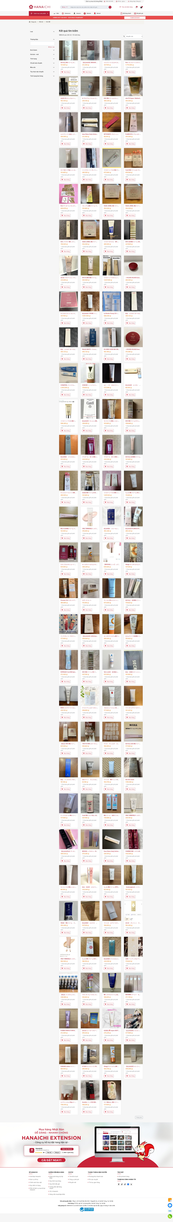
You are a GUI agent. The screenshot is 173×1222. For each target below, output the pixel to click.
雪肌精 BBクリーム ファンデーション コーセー (75, 923)
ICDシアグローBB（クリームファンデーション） (74, 241)
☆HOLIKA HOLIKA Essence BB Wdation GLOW (139, 277)
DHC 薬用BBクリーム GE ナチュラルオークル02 (139, 241)
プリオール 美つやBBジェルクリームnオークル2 (118, 457)
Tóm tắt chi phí (73, 1176)
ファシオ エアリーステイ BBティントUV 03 (117, 923)
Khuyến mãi (72, 1182)
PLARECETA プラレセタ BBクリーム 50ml (137, 134)
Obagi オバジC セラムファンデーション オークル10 (140, 564)
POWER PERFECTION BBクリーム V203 (72, 1030)
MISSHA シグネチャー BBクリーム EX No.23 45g (96, 851)
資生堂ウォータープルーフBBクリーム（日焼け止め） (97, 1030)
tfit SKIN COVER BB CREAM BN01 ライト (116, 349)
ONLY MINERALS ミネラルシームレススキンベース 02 (98, 528)
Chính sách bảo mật (36, 1182)
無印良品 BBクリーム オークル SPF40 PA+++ (74, 62)
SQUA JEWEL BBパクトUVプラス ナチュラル (117, 206)
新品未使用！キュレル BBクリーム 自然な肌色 (95, 421)
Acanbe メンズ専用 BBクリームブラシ (93, 1102)
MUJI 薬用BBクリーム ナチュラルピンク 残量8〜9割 (76, 528)
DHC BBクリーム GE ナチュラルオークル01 (94, 672)
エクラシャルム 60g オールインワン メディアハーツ (76, 1102)
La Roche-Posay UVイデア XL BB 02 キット (117, 313)
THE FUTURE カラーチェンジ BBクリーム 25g (95, 743)
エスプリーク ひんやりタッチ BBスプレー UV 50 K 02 (119, 62)
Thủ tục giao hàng (94, 1182)
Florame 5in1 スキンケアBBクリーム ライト (73, 600)
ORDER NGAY (135, 17)
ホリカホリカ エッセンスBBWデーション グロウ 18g (76, 313)
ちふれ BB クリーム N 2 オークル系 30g (137, 492)
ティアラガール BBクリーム (68, 815)
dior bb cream (129, 779)
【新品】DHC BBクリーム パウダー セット (74, 743)
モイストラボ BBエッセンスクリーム (71, 887)
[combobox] (42, 43)
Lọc (54, 47)
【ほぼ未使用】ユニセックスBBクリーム (136, 1030)
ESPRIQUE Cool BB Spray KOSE (70, 672)
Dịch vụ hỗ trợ (34, 1179)
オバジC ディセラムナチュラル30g (92, 564)
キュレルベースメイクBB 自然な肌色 (71, 492)
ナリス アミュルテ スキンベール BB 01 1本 (94, 708)
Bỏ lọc (50, 47)
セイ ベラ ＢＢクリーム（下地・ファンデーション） (119, 385)
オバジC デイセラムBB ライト (112, 636)
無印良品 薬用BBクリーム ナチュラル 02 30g (138, 457)
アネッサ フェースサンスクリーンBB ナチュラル (96, 994)
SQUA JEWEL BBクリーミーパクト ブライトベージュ (140, 206)
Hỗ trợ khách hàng (123, 1176)
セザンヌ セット (86, 600)
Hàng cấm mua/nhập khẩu (57, 1194)
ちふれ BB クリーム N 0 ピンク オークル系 (94, 959)
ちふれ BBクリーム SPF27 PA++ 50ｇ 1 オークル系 (118, 887)
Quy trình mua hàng (55, 1181)
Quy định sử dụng (35, 1185)
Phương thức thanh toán (96, 1176)
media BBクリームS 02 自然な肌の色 (93, 492)
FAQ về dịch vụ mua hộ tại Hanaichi (37, 1189)
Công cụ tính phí (74, 1179)
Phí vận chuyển (93, 1179)
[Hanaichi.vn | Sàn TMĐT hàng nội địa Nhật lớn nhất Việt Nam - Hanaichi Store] (39, 6)
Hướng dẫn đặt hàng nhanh (56, 1187)
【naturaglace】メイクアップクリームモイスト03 (140, 887)
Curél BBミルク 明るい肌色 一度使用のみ (94, 815)
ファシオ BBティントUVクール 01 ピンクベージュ (118, 779)
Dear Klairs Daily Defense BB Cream (115, 851)
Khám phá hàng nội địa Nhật (56, 1177)
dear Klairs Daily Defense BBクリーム (93, 134)
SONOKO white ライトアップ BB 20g (72, 1066)
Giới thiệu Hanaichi (35, 1176)
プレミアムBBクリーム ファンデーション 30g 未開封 (97, 206)
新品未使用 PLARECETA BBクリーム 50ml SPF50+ (140, 528)
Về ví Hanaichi (54, 1191)
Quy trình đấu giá (55, 1184)
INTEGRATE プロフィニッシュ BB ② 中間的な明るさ (119, 134)
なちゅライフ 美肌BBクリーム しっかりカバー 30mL (140, 636)
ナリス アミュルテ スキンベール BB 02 (116, 743)
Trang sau (139, 1117)
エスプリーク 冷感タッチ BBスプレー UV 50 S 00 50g (76, 134)
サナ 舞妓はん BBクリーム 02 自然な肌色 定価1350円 (119, 1102)
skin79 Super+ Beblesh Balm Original (137, 98)
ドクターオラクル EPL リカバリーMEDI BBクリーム (119, 241)
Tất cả (63, 7)
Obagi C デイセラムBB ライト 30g (114, 1066)
